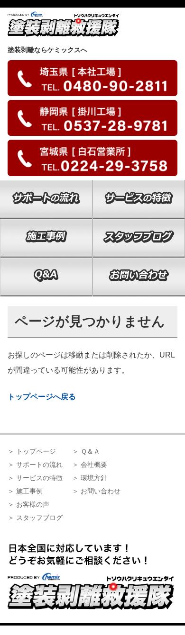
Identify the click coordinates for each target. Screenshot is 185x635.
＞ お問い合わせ (96, 491)
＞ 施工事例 (25, 491)
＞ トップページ (32, 451)
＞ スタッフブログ (35, 517)
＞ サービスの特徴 (35, 478)
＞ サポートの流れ (35, 464)
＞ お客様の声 (28, 504)
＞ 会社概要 (89, 464)
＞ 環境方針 (89, 478)
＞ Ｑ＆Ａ (86, 451)
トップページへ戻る (42, 397)
